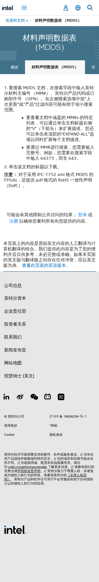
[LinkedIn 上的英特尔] (6, 398)
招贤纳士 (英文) (19, 376)
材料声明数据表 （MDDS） (55, 67)
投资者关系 (15, 324)
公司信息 (13, 285)
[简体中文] (78, 7)
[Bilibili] (47, 398)
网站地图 (13, 363)
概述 (14, 67)
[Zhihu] (61, 398)
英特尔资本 (15, 298)
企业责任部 (15, 311)
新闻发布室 (15, 350)
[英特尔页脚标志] (15, 529)
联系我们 (13, 337)
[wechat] (33, 398)
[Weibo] (20, 398)
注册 (14, 221)
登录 (82, 215)
